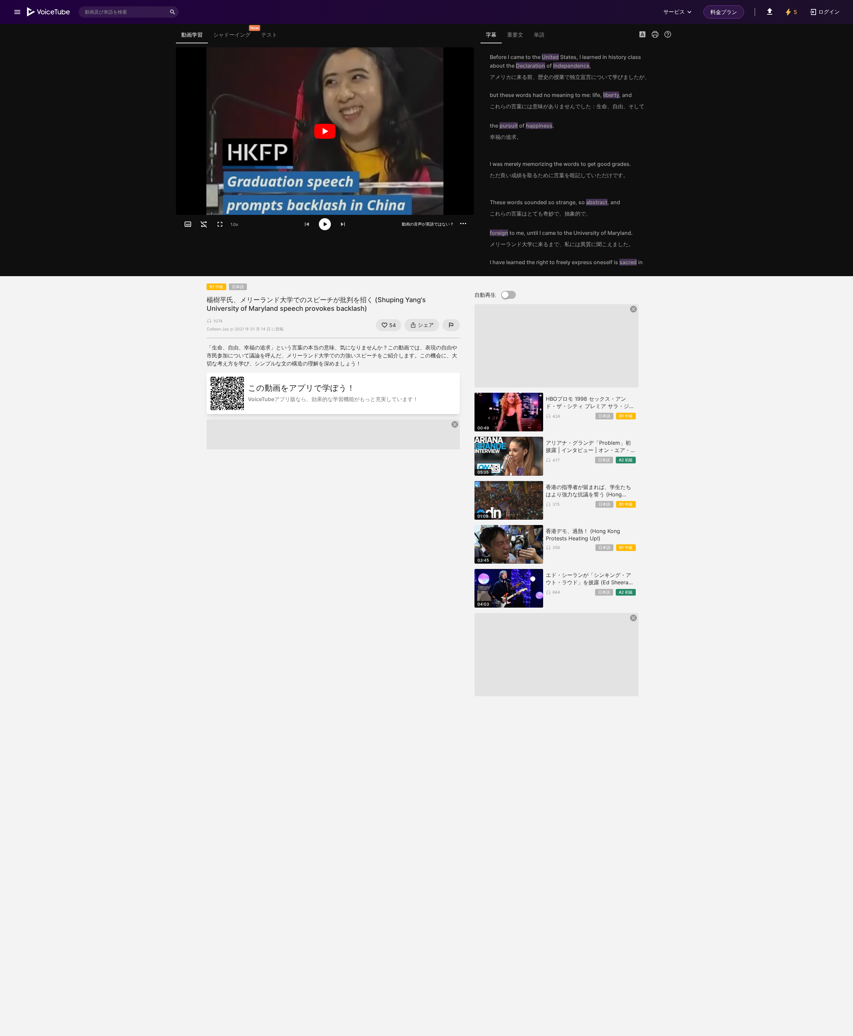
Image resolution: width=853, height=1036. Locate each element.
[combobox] (122, 12)
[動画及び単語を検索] (172, 12)
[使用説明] (668, 34)
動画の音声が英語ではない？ (428, 224)
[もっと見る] (463, 224)
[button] (642, 35)
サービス (674, 11)
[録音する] (664, 67)
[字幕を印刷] (655, 34)
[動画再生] (325, 131)
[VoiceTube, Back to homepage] (49, 12)
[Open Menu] (17, 12)
